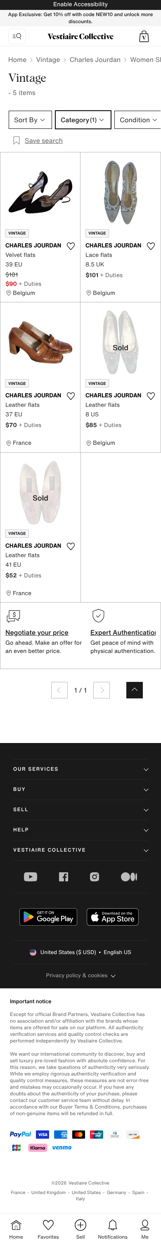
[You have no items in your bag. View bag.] (144, 36)
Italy (80, 1199)
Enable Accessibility (80, 4)
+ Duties (30, 283)
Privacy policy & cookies (77, 975)
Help (21, 829)
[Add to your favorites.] (71, 246)
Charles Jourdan (95, 59)
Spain (138, 1192)
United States (86, 1192)
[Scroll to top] (134, 690)
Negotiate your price (37, 632)
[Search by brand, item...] (17, 36)
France (18, 1192)
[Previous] (59, 690)
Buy (19, 789)
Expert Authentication (124, 632)
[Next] (101, 690)
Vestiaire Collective (49, 850)
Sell (20, 809)
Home (17, 59)
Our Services (36, 769)
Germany (116, 1192)
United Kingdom (48, 1192)
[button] (144, 36)
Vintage (48, 59)
